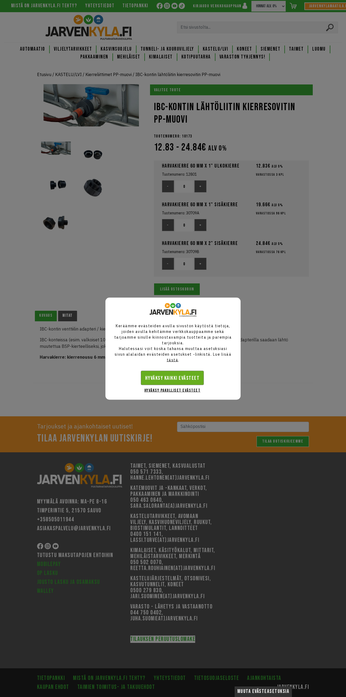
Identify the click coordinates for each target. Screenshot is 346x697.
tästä (172, 359)
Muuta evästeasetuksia (263, 691)
